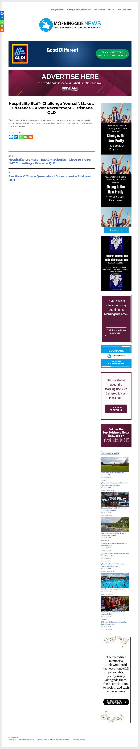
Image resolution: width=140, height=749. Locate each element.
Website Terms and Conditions (26, 740)
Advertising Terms (42, 740)
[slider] (118, 289)
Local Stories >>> (116, 230)
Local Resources (99, 9)
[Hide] (1, 34)
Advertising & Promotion (79, 740)
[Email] (25, 137)
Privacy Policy (12, 740)
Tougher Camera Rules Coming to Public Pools (113, 589)
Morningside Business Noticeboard (79, 9)
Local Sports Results (124, 9)
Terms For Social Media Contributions (59, 740)
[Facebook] (11, 137)
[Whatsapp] (21, 137)
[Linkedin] (16, 137)
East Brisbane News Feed (110, 453)
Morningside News (13, 737)
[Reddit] (30, 137)
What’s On (111, 9)
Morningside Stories (57, 9)
